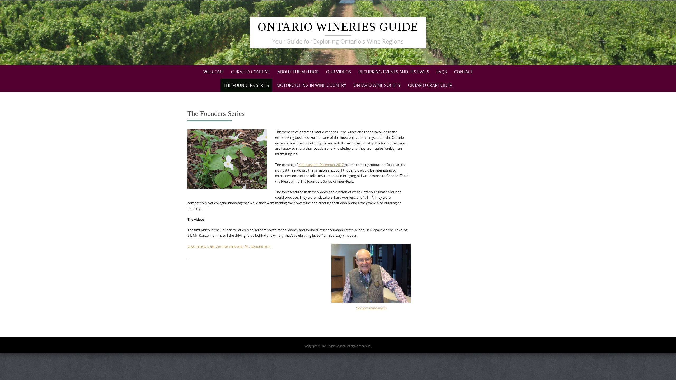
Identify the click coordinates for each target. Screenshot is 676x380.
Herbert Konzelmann (371, 308)
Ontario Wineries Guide (338, 26)
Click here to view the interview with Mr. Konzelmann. (229, 246)
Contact (463, 72)
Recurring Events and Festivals (393, 72)
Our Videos (338, 72)
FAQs (441, 72)
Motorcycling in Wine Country (311, 85)
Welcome (213, 72)
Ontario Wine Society (377, 85)
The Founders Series (246, 85)
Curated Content (250, 72)
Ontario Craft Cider (430, 85)
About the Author (298, 72)
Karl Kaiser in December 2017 (321, 164)
